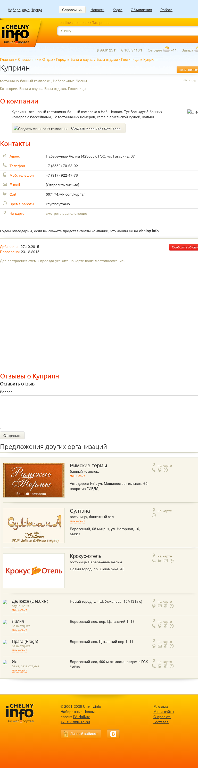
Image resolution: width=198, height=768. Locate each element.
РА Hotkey (81, 716)
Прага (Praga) (25, 641)
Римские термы (88, 465)
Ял (14, 661)
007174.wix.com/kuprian (66, 194)
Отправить (12, 435)
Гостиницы (130, 59)
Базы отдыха (107, 59)
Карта (117, 9)
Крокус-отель (85, 556)
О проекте (162, 716)
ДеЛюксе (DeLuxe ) (30, 601)
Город (61, 59)
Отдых (47, 59)
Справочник (72, 9)
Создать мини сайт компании (96, 128)
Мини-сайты (163, 711)
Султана (80, 511)
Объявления (141, 9)
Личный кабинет (84, 733)
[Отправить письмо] (62, 184)
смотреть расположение (66, 213)
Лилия (18, 621)
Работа (166, 9)
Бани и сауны (81, 59)
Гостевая (161, 721)
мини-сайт (77, 476)
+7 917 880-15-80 (75, 721)
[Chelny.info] (24, 713)
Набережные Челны (25, 10)
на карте (165, 465)
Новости (97, 9)
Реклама (160, 706)
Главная (7, 59)
